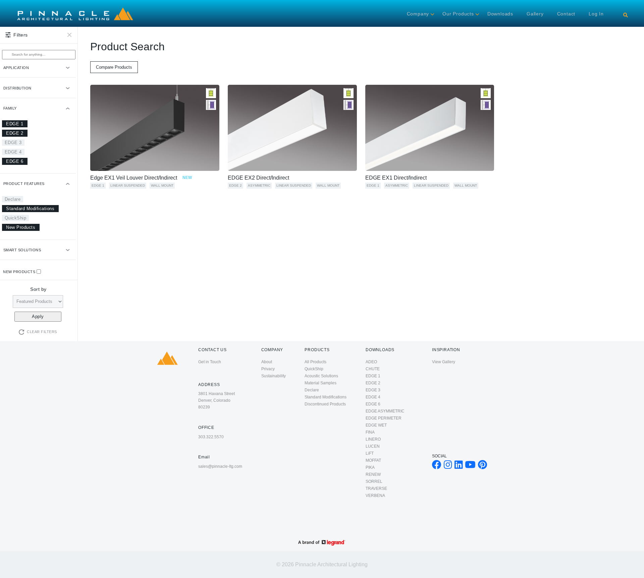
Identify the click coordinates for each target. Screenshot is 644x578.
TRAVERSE (376, 488)
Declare (13, 199)
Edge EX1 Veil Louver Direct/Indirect (141, 178)
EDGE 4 (13, 151)
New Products (20, 227)
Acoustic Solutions (321, 376)
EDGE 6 (14, 161)
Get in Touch (209, 362)
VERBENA (375, 495)
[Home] (75, 7)
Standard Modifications (30, 208)
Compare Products (114, 67)
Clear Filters (42, 332)
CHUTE (373, 369)
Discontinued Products (325, 404)
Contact (566, 13)
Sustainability (273, 376)
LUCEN (373, 446)
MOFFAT (373, 460)
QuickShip (15, 217)
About (266, 362)
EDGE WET (376, 425)
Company (418, 13)
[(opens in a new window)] (436, 466)
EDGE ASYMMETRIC (385, 411)
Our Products (458, 13)
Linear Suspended (127, 185)
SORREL (374, 481)
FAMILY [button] (10, 108)
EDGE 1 (14, 123)
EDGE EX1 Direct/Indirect (396, 178)
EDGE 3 (13, 142)
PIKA (370, 467)
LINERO (373, 439)
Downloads (500, 13)
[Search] (626, 15)
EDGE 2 (14, 133)
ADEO (371, 362)
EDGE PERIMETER (383, 418)
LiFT (370, 453)
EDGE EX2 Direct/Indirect (258, 178)
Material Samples (320, 383)
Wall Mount (162, 185)
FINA (370, 432)
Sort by (38, 289)
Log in (596, 13)
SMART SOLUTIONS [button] (22, 250)
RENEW (373, 474)
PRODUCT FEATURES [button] (24, 184)
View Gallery (443, 362)
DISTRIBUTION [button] (17, 88)
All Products (315, 362)
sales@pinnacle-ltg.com (220, 466)
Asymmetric (259, 185)
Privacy (268, 369)
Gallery (535, 13)
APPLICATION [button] (16, 68)
